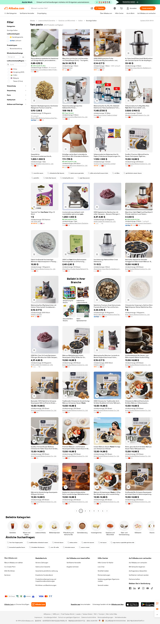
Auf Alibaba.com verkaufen (138, 562)
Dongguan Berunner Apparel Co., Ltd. (75, 165)
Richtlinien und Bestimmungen (45, 585)
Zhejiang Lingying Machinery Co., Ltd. (75, 117)
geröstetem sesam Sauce (134, 173)
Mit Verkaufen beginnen (137, 567)
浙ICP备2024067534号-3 (135, 621)
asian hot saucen (89, 542)
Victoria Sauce (58, 542)
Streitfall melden (103, 571)
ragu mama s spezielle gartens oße (123, 542)
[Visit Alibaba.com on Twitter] (139, 588)
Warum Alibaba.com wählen (13, 562)
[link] (157, 603)
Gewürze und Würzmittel (66, 20)
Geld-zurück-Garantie (42, 567)
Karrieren (7, 575)
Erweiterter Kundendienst (44, 575)
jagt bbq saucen (85, 178)
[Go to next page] (107, 511)
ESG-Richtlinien (9, 571)
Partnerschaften (134, 579)
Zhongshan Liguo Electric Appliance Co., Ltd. (139, 68)
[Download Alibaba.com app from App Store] (132, 604)
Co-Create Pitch (9, 567)
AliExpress (47, 614)
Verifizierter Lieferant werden (139, 575)
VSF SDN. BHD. (36, 221)
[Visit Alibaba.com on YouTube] (147, 588)
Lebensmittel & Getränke (46, 20)
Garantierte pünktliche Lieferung (46, 571)
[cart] (121, 8)
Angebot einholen (73, 567)
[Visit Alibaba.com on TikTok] (152, 588)
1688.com (55, 614)
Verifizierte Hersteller (74, 562)
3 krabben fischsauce (37, 547)
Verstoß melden (103, 585)
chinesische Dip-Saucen (57, 173)
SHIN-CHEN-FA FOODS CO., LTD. (105, 221)
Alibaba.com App (117, 604)
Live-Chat (101, 567)
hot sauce (103, 542)
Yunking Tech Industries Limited (104, 164)
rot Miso (117, 173)
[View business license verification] (100, 621)
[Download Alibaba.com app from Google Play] (148, 604)
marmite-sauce (38, 173)
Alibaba (32, 20)
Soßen (80, 20)
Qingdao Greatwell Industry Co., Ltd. (137, 115)
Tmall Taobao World (67, 614)
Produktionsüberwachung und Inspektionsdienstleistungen (45, 580)
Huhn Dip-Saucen (50, 178)
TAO (95, 614)
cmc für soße (55, 547)
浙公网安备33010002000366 (115, 621)
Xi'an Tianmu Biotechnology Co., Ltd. (43, 269)
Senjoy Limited (67, 68)
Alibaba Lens (8, 604)
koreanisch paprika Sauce (17, 547)
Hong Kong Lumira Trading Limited (105, 115)
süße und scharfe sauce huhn (99, 173)
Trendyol (101, 614)
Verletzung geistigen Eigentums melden (108, 580)
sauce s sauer (85, 547)
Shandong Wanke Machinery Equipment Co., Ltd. (76, 223)
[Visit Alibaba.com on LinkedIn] (134, 588)
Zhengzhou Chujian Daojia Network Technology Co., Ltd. (76, 269)
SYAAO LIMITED (99, 68)
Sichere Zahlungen (41, 562)
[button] (92, 8)
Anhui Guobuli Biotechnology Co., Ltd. (138, 164)
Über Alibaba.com (10, 558)
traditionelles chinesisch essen (38, 542)
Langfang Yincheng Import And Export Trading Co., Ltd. (139, 223)
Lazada (78, 614)
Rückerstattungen (104, 575)
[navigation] (16, 266)
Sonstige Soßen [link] (91, 20)
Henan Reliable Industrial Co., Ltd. (42, 164)
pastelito (36, 178)
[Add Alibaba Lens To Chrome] (38, 604)
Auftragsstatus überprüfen (138, 571)
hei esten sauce (70, 547)
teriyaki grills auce (68, 178)
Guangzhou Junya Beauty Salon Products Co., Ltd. (44, 69)
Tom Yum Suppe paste (16, 542)
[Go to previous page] (76, 511)
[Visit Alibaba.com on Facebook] (130, 588)
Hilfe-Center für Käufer (105, 562)
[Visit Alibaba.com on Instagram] (143, 588)
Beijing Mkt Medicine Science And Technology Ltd (44, 118)
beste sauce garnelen (77, 173)
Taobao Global (87, 614)
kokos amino (73, 542)
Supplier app (75, 604)
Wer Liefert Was (111, 614)
